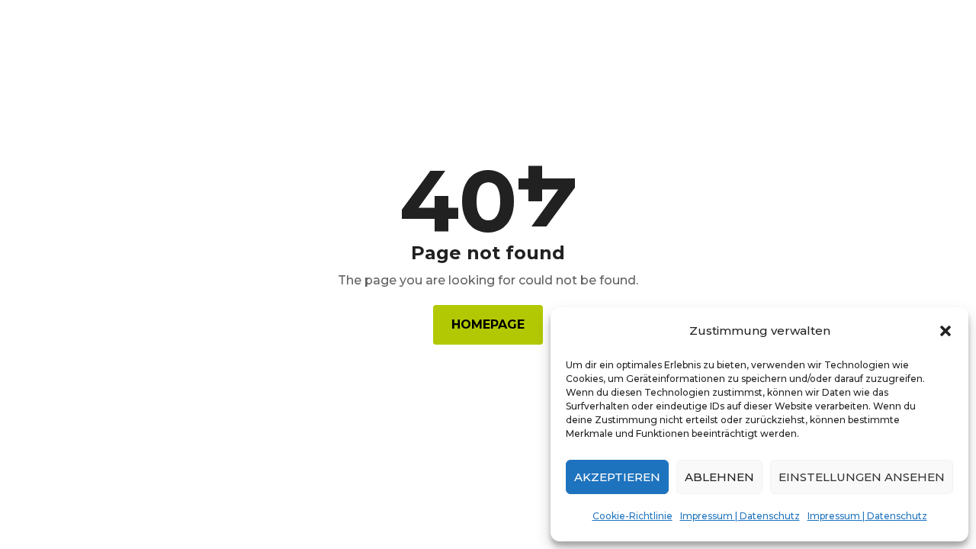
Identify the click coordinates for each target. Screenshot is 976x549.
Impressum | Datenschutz (740, 516)
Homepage (488, 324)
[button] (945, 331)
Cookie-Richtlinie (632, 516)
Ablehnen (719, 477)
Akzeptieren (617, 477)
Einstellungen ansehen (862, 477)
